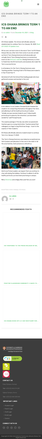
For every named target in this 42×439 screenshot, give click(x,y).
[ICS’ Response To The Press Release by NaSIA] (21, 227)
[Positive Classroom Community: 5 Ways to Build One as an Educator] (21, 265)
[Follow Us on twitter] (15, 428)
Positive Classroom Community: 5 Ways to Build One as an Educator (21, 283)
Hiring (32, 32)
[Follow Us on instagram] (11, 428)
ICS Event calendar (16, 59)
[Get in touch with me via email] (10, 199)
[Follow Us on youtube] (19, 428)
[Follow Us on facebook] (4, 428)
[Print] (6, 37)
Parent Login (9, 409)
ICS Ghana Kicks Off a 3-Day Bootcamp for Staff (21, 321)
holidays (16, 189)
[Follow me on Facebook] (13, 199)
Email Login (8, 415)
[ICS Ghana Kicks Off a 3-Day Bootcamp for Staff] (21, 303)
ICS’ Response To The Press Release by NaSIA (21, 245)
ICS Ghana (22, 189)
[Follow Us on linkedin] (8, 428)
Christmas (8, 180)
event (11, 189)
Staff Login (8, 412)
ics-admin (7, 32)
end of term (5, 189)
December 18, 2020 (21, 32)
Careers (7, 418)
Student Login (9, 405)
